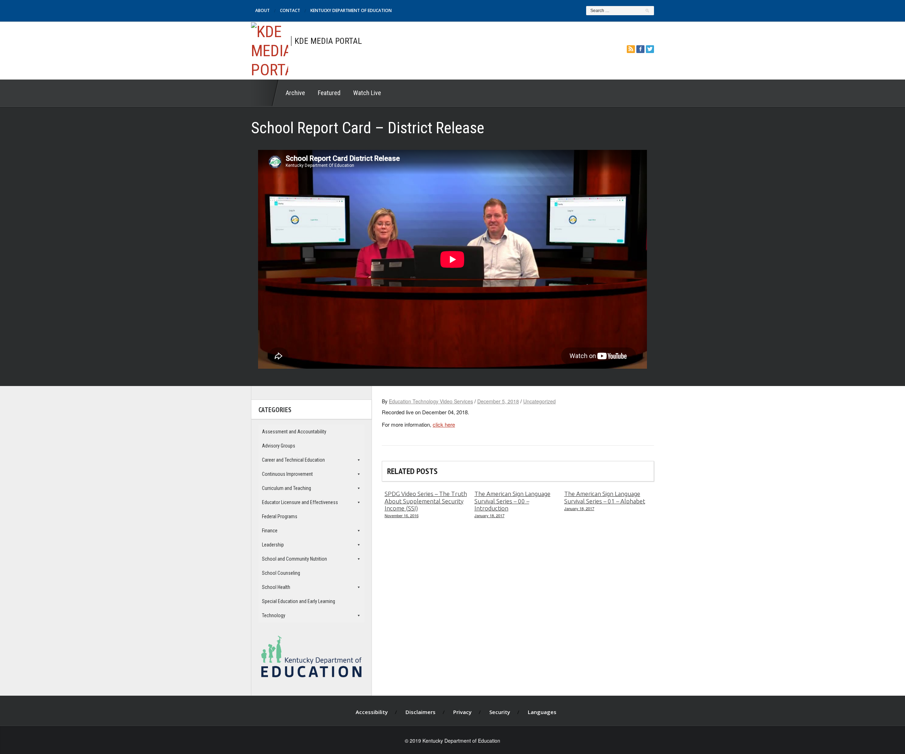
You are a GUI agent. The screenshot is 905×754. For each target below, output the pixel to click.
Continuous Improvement (287, 474)
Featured (329, 93)
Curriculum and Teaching (286, 488)
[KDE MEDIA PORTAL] (269, 49)
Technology (273, 615)
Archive (295, 93)
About (262, 10)
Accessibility (372, 711)
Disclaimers (420, 711)
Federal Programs (279, 516)
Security (499, 711)
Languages (542, 711)
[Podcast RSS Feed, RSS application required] (631, 49)
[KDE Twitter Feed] (650, 49)
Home (265, 93)
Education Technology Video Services (431, 401)
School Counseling (281, 573)
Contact (290, 10)
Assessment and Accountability (294, 431)
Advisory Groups (278, 446)
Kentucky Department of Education (351, 10)
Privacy (462, 711)
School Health (276, 587)
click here (444, 424)
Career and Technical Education (293, 460)
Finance (270, 530)
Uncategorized (539, 401)
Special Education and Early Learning (298, 601)
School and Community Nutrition (294, 559)
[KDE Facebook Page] (640, 49)
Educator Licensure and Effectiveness (300, 502)
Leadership (273, 545)
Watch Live (367, 93)
